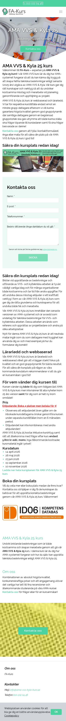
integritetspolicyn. (50, 249)
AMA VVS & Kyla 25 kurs (23, 538)
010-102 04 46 (34, 3)
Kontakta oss (33, 48)
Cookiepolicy (11, 715)
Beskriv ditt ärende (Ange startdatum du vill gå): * (31, 226)
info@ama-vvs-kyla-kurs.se (25, 689)
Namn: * (11, 196)
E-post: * (11, 206)
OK (56, 711)
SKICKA (33, 257)
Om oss (8, 571)
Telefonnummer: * (16, 216)
